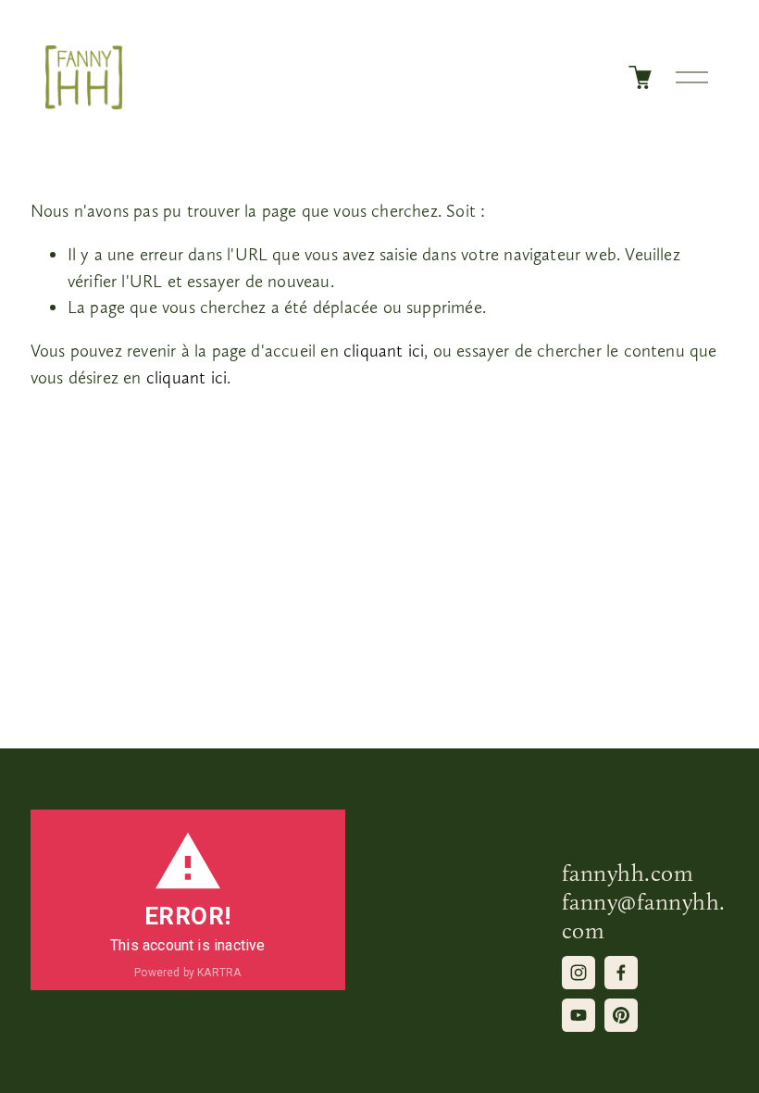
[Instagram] (578, 972)
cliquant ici (383, 350)
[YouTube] (578, 1015)
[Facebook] (621, 972)
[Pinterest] (621, 1015)
